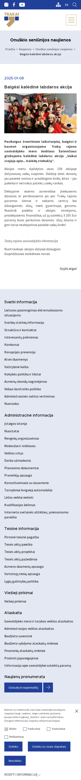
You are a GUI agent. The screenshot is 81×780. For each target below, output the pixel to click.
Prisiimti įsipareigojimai (21, 658)
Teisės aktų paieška (18, 544)
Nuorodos (11, 403)
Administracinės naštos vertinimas (29, 396)
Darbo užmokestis (17, 460)
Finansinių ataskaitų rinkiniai (24, 650)
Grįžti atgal (68, 268)
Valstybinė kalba (16, 367)
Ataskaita (13, 613)
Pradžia (10, 49)
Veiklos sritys (13, 453)
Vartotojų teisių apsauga (22, 574)
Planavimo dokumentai (21, 468)
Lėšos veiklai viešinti (18, 497)
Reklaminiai (16, 737)
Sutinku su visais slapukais (49, 746)
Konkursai (11, 344)
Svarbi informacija (20, 302)
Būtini (12, 729)
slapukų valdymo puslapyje (44, 720)
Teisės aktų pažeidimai (20, 559)
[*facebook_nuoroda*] (14, 5)
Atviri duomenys (16, 359)
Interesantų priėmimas (21, 337)
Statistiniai (58, 729)
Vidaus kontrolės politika (22, 389)
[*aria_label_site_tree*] (58, 5)
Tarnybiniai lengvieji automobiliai (28, 490)
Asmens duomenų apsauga (24, 566)
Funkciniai (34, 729)
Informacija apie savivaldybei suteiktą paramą (37, 665)
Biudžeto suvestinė (18, 636)
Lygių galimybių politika (21, 581)
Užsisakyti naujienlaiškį (23, 687)
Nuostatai (11, 431)
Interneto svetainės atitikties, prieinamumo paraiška (36, 514)
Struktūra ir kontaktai (20, 330)
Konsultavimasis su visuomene (26, 483)
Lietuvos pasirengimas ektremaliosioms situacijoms (33, 312)
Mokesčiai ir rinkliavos (20, 446)
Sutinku (13, 746)
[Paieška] (75, 5)
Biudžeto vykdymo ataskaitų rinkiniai (31, 643)
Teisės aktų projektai (19, 551)
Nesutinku (15, 761)
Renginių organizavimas (21, 438)
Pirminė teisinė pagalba (21, 537)
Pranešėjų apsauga (18, 475)
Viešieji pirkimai (18, 593)
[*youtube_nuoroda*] (22, 5)
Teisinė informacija (21, 529)
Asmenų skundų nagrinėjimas (25, 381)
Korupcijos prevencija (19, 352)
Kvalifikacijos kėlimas (19, 505)
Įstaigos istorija (15, 423)
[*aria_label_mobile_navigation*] (71, 20)
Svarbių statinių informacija (24, 322)
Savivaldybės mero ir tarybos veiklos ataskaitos (38, 621)
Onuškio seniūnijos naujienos (54, 49)
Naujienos (25, 49)
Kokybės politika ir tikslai (22, 374)
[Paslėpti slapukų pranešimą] (76, 711)
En (66, 4)
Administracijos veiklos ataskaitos (29, 628)
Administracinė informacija (28, 415)
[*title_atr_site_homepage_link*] (11, 20)
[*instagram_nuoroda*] (6, 5)
